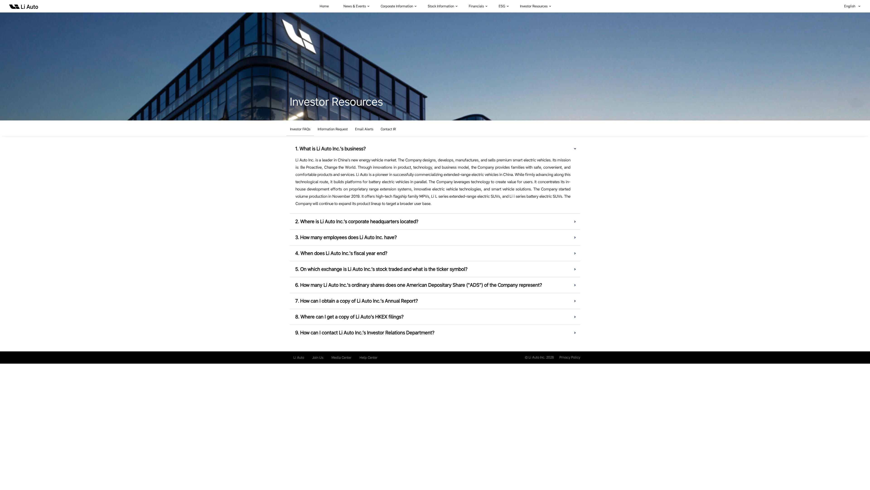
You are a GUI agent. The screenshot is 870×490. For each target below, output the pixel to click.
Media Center (341, 357)
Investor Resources (534, 6)
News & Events (354, 6)
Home (324, 6)
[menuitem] (327, 6)
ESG (502, 6)
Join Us (317, 357)
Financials (476, 6)
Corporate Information (397, 6)
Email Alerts (364, 129)
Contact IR (388, 129)
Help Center (368, 357)
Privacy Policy (569, 357)
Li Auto (298, 357)
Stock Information (441, 6)
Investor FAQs (300, 129)
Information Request (333, 129)
